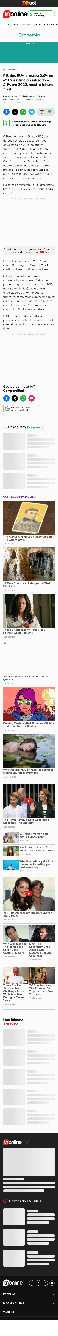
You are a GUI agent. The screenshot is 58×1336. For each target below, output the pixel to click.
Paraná (50, 24)
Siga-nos (42, 111)
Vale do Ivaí (39, 24)
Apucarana (13, 24)
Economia (29, 34)
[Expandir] (54, 1312)
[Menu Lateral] (4, 25)
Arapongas (26, 24)
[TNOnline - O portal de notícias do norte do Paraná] (15, 14)
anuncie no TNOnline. (37, 251)
